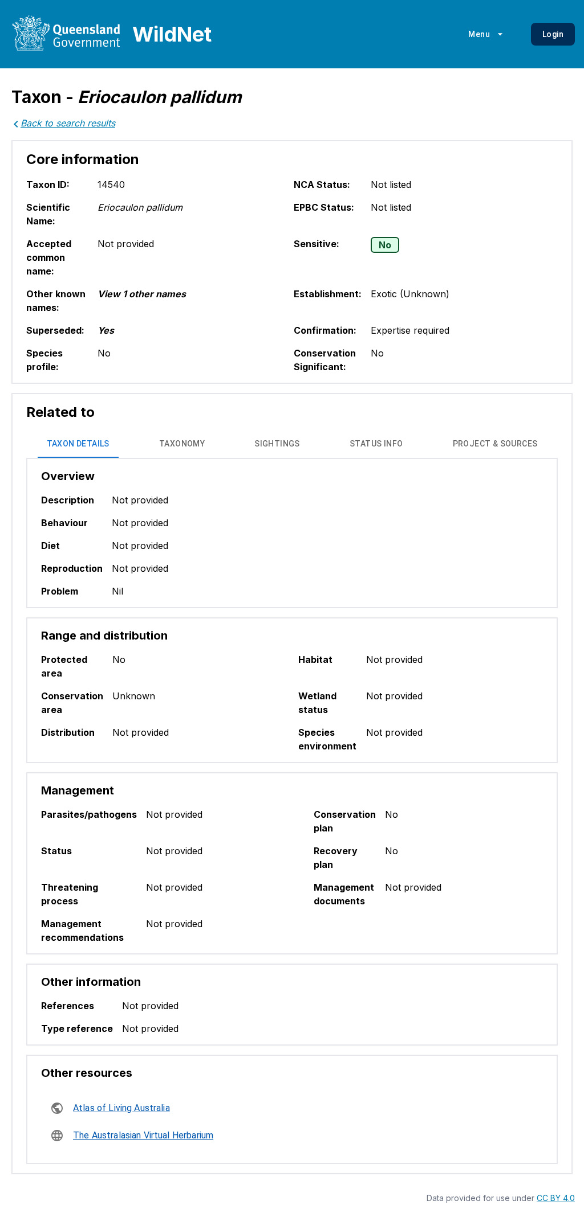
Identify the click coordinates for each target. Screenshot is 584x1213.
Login (552, 34)
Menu (479, 34)
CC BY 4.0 (556, 1198)
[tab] (78, 444)
